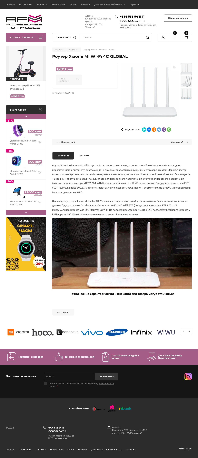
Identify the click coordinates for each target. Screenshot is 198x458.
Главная (10, 4)
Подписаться (106, 376)
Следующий (177, 142)
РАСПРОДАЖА (18, 110)
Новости (85, 4)
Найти (147, 37)
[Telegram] (159, 129)
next (26, 212)
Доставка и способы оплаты (109, 4)
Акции (73, 4)
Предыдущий (68, 142)
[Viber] (164, 129)
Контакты (42, 4)
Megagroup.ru (185, 449)
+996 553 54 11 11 (132, 16)
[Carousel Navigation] (26, 116)
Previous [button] (183, 331)
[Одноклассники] (154, 129)
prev (26, 116)
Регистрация (59, 4)
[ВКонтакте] (149, 129)
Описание (63, 155)
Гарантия (135, 4)
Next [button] (189, 331)
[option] (149, 92)
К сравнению (174, 67)
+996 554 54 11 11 (132, 21)
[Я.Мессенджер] (144, 129)
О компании (25, 4)
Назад (65, 312)
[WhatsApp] (169, 129)
